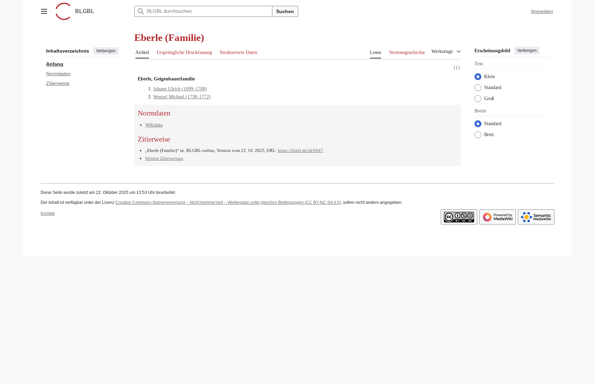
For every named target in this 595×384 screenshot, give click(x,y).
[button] (44, 11)
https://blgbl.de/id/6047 (300, 151)
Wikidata (154, 125)
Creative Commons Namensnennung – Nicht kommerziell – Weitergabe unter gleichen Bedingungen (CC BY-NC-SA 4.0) (228, 203)
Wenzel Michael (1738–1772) (182, 97)
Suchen (285, 11)
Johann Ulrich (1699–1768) (180, 89)
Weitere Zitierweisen (164, 159)
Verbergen (106, 50)
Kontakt (48, 214)
